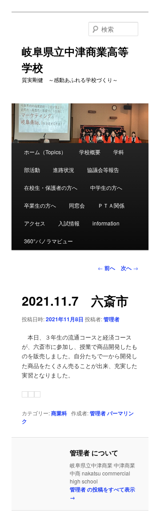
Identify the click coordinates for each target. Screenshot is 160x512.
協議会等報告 (103, 169)
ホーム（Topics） (45, 152)
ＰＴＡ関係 (111, 205)
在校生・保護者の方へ (50, 187)
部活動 (32, 169)
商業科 (59, 413)
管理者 (112, 319)
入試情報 (69, 223)
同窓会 (77, 205)
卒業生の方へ (40, 205)
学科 (118, 152)
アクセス (34, 223)
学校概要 (89, 152)
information (106, 223)
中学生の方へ (106, 187)
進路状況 (63, 169)
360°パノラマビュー (48, 241)
